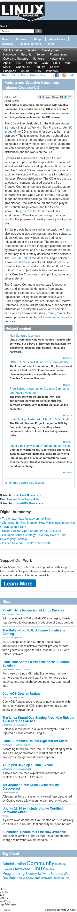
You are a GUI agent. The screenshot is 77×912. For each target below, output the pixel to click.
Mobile (50, 869)
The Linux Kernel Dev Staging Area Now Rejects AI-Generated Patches (38, 719)
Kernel (17, 669)
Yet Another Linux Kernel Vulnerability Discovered (30, 787)
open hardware (8, 614)
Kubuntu (10, 637)
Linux (12, 744)
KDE (4, 637)
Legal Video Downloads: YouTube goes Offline (40, 446)
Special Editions (30, 43)
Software (39, 58)
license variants (53, 317)
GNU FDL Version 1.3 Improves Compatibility (39, 362)
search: (4, 26)
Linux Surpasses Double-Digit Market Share (35, 741)
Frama (67, 229)
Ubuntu (25, 71)
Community (40, 863)
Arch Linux (6, 697)
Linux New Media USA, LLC (63, 909)
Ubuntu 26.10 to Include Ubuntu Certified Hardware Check (32, 810)
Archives (7, 43)
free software (44, 877)
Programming (13, 873)
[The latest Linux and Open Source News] (64, 74)
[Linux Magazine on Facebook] (57, 74)
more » (67, 358)
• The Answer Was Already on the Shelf (25, 518)
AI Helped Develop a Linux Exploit (27, 765)
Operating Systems (15, 58)
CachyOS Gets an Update (21, 693)
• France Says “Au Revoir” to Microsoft (25, 543)
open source (61, 878)
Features (21, 39)
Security (24, 724)
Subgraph (9, 71)
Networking (56, 58)
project (24, 211)
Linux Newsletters (30, 495)
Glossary (7, 910)
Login (72, 74)
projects (18, 637)
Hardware (21, 869)
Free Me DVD (19, 258)
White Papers (57, 39)
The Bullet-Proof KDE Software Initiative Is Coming (33, 632)
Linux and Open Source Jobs (22, 499)
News (5, 39)
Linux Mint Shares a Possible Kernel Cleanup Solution (36, 664)
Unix (38, 71)
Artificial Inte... (7, 724)
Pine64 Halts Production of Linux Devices (33, 610)
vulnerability (26, 769)
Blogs (37, 39)
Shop (51, 43)
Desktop (5, 744)
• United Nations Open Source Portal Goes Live (31, 531)
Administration (8, 669)
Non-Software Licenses (25, 335)
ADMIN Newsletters (31, 503)
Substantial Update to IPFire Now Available (34, 832)
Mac (67, 63)
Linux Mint (26, 669)
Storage (19, 614)
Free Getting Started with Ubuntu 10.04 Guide (39, 419)
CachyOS (16, 697)
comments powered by (24, 482)
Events (7, 869)
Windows (52, 71)
